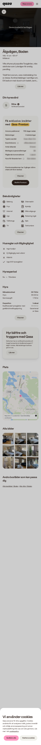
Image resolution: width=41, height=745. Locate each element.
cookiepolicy (13, 731)
